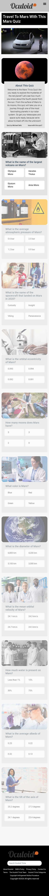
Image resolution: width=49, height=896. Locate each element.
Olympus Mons (12, 172)
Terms (5, 872)
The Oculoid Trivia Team (17, 872)
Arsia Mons (33, 185)
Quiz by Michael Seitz (14, 125)
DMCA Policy (19, 869)
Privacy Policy (31, 869)
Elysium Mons (11, 185)
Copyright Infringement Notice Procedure (24, 875)
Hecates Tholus (32, 172)
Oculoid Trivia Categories (37, 872)
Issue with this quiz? (35, 125)
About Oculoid (8, 869)
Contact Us (42, 869)
